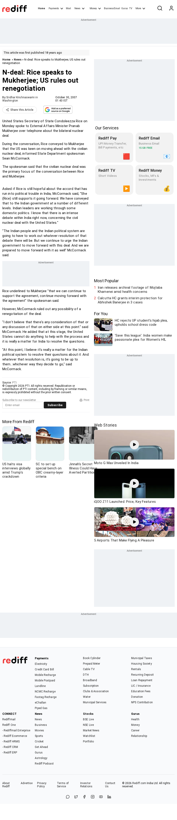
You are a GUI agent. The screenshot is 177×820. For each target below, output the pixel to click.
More (138, 8)
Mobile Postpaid (45, 680)
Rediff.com (139, 783)
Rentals (136, 669)
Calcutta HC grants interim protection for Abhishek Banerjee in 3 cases (130, 300)
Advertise (27, 783)
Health (135, 719)
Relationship (139, 736)
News (77, 8)
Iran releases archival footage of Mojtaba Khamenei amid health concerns (130, 289)
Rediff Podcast (44, 763)
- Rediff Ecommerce (14, 736)
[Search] (159, 8)
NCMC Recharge (45, 691)
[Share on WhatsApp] (68, 797)
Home (41, 8)
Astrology (41, 758)
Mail (68, 8)
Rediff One (9, 725)
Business (41, 725)
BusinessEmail (112, 8)
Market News (91, 730)
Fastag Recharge (45, 697)
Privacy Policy (41, 785)
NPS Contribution (142, 702)
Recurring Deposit (142, 674)
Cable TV (89, 669)
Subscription (91, 685)
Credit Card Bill (44, 669)
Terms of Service (63, 785)
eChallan (40, 702)
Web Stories (105, 425)
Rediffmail (8, 719)
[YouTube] (101, 797)
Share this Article (21, 109)
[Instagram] (92, 797)
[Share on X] (76, 797)
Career (135, 730)
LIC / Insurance (140, 685)
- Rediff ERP (9, 752)
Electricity (41, 664)
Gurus (124, 8)
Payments (54, 8)
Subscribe (54, 405)
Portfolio (88, 741)
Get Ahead (41, 747)
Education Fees (140, 691)
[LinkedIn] (109, 797)
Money (93, 8)
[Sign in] (171, 8)
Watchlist (89, 736)
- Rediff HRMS (11, 741)
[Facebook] (84, 797)
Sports (39, 736)
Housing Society (141, 663)
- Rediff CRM (10, 747)
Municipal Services (94, 702)
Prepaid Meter (91, 663)
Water (87, 696)
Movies (39, 730)
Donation (137, 696)
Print (86, 400)
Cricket (39, 741)
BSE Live (88, 719)
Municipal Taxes (141, 658)
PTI (14, 382)
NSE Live (88, 725)
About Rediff (6, 785)
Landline (40, 686)
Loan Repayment (141, 680)
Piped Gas (41, 708)
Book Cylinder (91, 658)
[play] (134, 444)
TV (130, 8)
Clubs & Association (96, 691)
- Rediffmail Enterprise (16, 730)
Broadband (90, 680)
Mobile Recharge (45, 675)
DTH (86, 674)
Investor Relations (86, 785)
